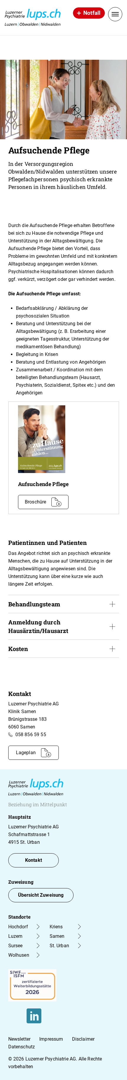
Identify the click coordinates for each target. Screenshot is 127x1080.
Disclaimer (83, 1039)
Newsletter (19, 1039)
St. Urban (59, 945)
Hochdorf (18, 927)
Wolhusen (18, 955)
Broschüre (35, 502)
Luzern (15, 936)
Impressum (51, 1039)
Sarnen (57, 936)
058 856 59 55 (30, 734)
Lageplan (26, 752)
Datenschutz (21, 1047)
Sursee (15, 945)
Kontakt (33, 860)
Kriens (56, 927)
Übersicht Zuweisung (41, 895)
